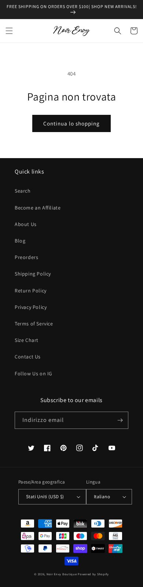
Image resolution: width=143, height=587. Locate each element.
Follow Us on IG (33, 373)
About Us (26, 224)
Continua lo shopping (71, 123)
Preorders (26, 257)
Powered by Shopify (93, 574)
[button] (9, 31)
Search (23, 190)
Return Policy (31, 290)
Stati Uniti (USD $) (45, 496)
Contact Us (28, 356)
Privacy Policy (31, 307)
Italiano (102, 496)
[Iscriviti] (120, 420)
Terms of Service (34, 323)
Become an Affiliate (37, 207)
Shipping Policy (33, 273)
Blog (20, 240)
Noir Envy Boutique (62, 574)
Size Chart (26, 340)
